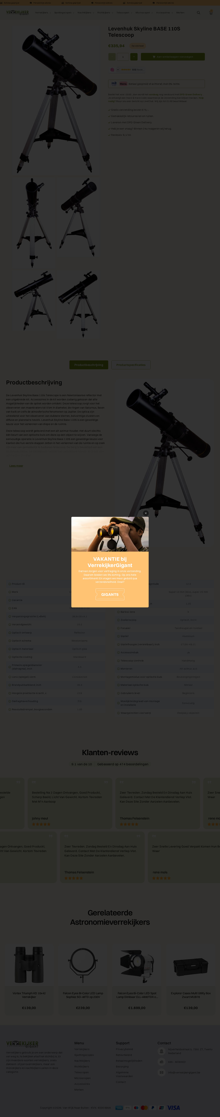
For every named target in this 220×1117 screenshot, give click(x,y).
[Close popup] (146, 513)
